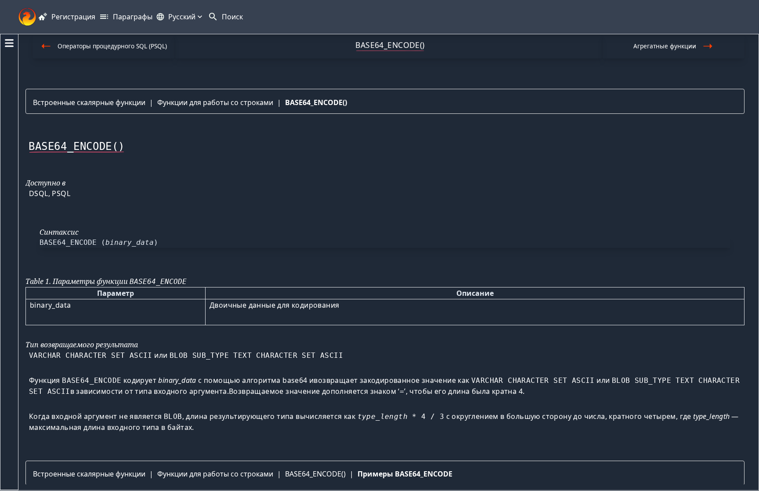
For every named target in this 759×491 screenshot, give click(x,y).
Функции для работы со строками (215, 102)
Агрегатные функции (664, 46)
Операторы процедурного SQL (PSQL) (112, 46)
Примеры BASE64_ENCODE (405, 474)
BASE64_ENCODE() (316, 102)
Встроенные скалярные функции (89, 102)
